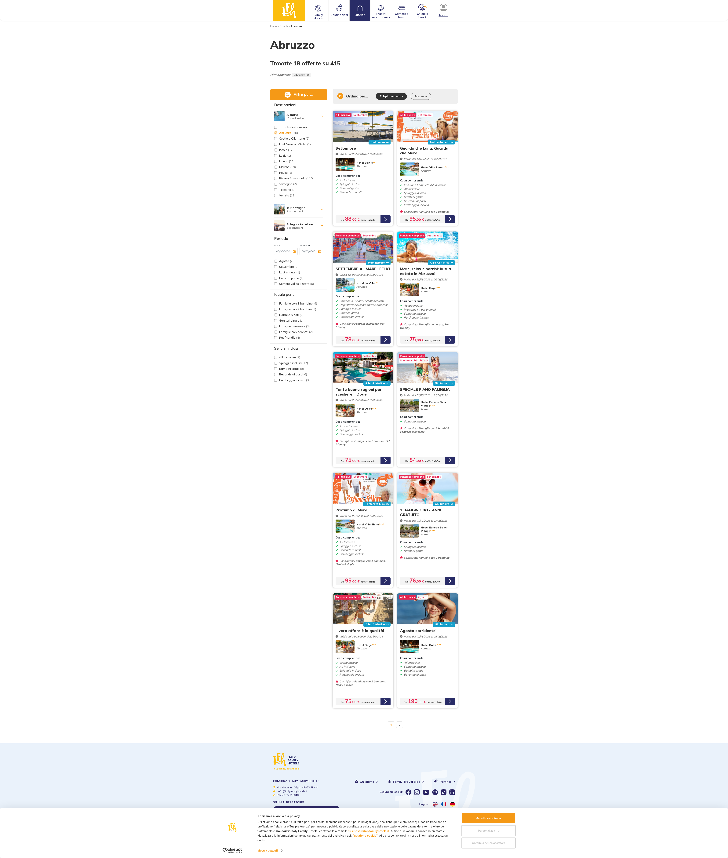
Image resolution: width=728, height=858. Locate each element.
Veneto (287, 195)
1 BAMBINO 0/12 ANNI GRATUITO (420, 512)
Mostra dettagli (267, 850)
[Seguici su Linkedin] (452, 792)
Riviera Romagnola (296, 178)
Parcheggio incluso (294, 380)
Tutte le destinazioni (293, 127)
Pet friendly (289, 337)
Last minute (289, 272)
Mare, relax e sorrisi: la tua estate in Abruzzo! (425, 271)
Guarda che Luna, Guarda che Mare (424, 150)
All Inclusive (289, 357)
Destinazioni (339, 15)
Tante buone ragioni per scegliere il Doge (359, 391)
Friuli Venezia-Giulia (295, 144)
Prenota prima (291, 278)
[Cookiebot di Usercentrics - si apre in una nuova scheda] (232, 850)
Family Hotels (318, 16)
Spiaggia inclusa (293, 363)
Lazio (285, 155)
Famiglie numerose (294, 326)
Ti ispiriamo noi (390, 96)
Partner (446, 781)
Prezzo (419, 96)
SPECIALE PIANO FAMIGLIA (425, 389)
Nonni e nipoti (291, 315)
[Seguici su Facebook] (408, 792)
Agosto (286, 261)
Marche (287, 167)
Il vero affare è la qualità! (360, 630)
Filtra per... (303, 94)
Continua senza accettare (488, 843)
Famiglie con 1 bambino (298, 303)
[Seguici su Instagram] (417, 792)
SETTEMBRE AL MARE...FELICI (363, 268)
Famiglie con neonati (296, 332)
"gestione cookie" (365, 835)
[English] (435, 804)
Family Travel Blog (407, 781)
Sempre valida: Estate (296, 284)
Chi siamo (367, 781)
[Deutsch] (452, 804)
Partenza (305, 245)
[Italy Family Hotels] (289, 10)
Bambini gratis (291, 369)
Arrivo (277, 245)
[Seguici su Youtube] (426, 792)
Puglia (285, 172)
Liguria (287, 161)
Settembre (288, 266)
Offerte (360, 15)
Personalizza (486, 830)
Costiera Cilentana (294, 138)
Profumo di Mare (351, 510)
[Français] (443, 804)
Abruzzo (299, 75)
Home (273, 26)
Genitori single (291, 320)
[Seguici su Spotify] (435, 792)
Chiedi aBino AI (422, 15)
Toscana (287, 190)
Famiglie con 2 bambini (297, 309)
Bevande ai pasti (293, 374)
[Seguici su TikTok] (443, 792)
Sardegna (288, 184)
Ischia (286, 150)
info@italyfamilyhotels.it (292, 791)
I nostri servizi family (381, 15)
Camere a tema (402, 15)
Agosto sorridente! (418, 630)
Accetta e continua (488, 818)
